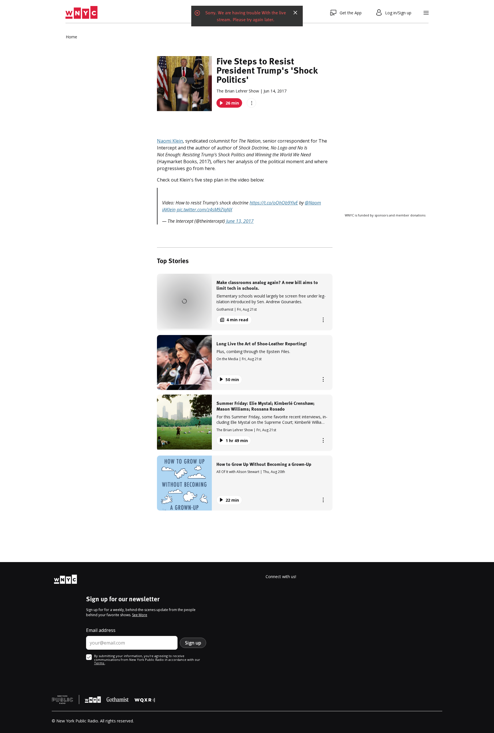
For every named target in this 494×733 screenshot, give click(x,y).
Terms (99, 663)
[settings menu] (426, 12)
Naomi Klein (170, 141)
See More (139, 614)
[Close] (295, 13)
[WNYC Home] (81, 12)
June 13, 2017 (240, 221)
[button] (244, 302)
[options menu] (251, 103)
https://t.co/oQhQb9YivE (274, 203)
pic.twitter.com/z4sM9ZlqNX (204, 209)
